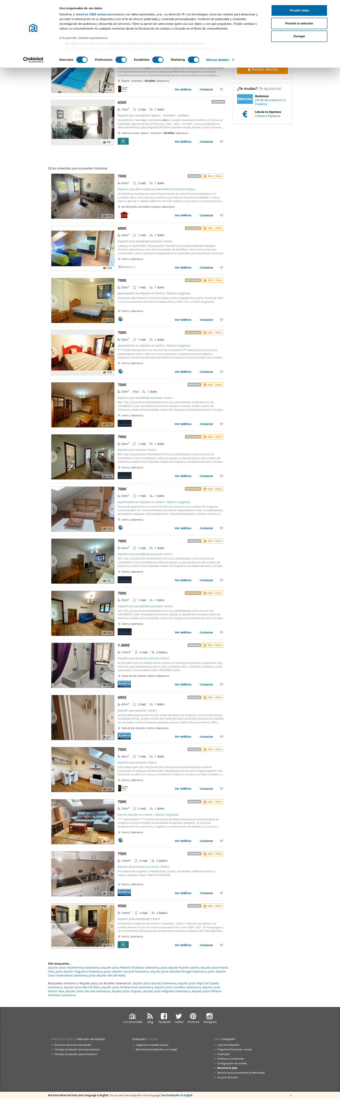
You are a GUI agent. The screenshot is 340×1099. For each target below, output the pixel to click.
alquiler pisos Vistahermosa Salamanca (127, 987)
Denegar (299, 36)
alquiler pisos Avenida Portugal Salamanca (179, 971)
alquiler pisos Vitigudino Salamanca (166, 991)
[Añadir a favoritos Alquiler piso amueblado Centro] (221, 945)
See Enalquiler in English (177, 1095)
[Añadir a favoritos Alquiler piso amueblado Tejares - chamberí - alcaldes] (221, 89)
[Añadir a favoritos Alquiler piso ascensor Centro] (221, 476)
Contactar (206, 89)
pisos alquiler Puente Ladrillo (180, 967)
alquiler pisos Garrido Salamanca (154, 983)
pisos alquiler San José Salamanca (126, 971)
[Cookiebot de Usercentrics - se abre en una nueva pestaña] (33, 60)
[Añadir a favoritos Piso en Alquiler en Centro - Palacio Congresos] (221, 841)
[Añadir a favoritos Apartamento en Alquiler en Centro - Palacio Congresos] (221, 319)
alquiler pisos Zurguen (127, 991)
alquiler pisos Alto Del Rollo (82, 987)
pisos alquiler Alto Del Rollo (107, 975)
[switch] (121, 60)
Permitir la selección (299, 23)
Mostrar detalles (217, 59)
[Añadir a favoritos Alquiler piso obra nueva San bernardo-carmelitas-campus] (221, 215)
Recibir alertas (265, 69)
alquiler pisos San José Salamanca (88, 991)
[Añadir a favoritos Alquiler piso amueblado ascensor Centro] (221, 267)
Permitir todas (299, 10)
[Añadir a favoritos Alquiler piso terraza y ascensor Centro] (221, 893)
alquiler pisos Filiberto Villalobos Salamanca (130, 967)
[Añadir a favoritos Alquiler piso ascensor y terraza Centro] (221, 684)
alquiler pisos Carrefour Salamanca (177, 987)
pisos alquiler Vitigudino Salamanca (79, 971)
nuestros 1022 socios (91, 14)
